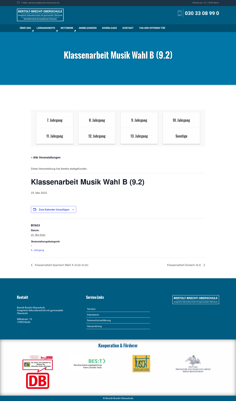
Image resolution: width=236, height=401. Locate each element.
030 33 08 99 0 (202, 13)
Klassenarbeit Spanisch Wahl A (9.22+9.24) (61, 265)
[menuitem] (25, 28)
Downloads (109, 28)
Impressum (93, 314)
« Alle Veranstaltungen (45, 157)
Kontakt (128, 28)
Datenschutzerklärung (99, 320)
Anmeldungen (88, 28)
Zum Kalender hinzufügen (54, 209)
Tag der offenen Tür (152, 28)
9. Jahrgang (37, 250)
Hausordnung (94, 326)
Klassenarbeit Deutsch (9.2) (184, 265)
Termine (91, 309)
